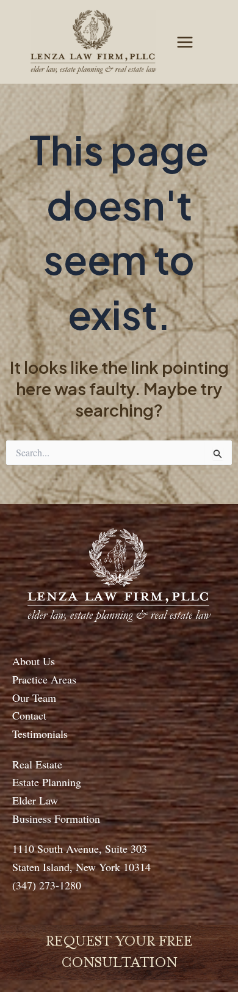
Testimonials (40, 733)
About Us (33, 661)
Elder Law (35, 800)
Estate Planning (46, 782)
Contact (29, 715)
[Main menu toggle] (184, 42)
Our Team (34, 697)
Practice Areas (44, 679)
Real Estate (37, 764)
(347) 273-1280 (46, 885)
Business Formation (56, 818)
